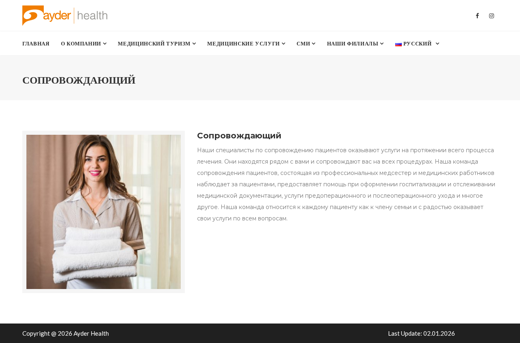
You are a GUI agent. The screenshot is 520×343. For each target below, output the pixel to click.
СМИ (304, 43)
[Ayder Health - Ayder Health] (68, 15)
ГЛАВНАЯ (36, 43)
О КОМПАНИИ (82, 43)
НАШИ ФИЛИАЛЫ (353, 43)
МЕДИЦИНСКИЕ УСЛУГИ (244, 43)
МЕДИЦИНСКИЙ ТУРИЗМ (155, 43)
